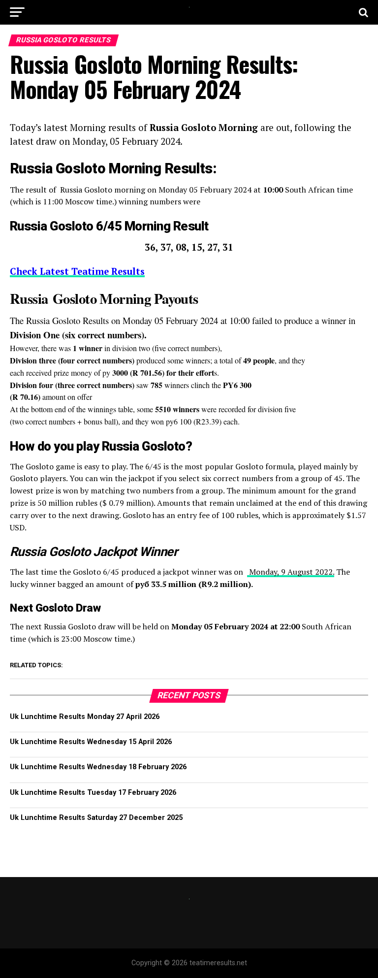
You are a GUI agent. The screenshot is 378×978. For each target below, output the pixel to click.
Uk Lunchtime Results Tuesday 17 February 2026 (93, 792)
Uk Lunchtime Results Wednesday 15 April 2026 (91, 742)
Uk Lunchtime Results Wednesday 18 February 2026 (98, 767)
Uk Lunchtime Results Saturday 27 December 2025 (96, 818)
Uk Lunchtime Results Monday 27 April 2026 (84, 717)
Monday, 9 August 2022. (290, 571)
